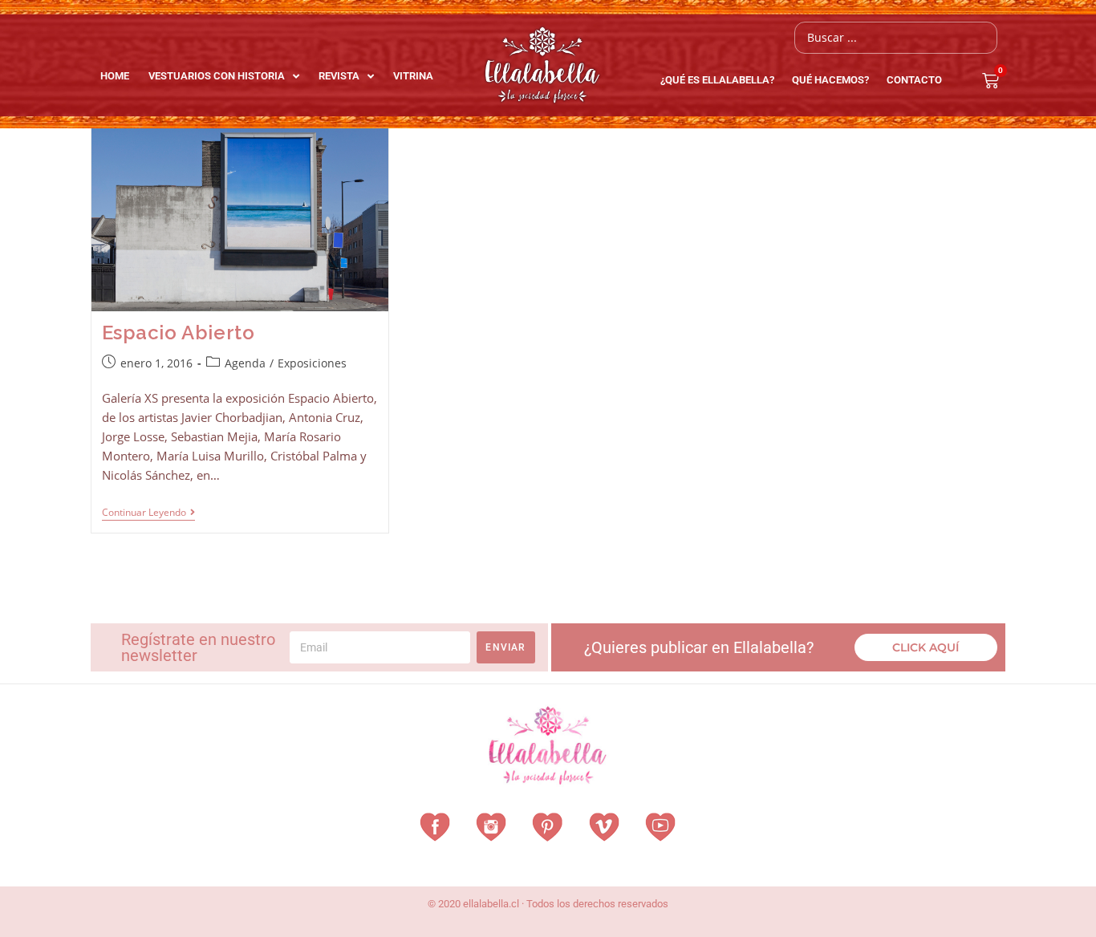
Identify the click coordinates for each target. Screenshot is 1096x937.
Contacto (914, 80)
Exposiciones (312, 363)
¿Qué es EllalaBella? (717, 80)
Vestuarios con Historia (216, 76)
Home (114, 76)
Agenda (245, 363)
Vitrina (413, 76)
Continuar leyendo (148, 513)
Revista (339, 76)
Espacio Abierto (178, 332)
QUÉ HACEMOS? (830, 80)
